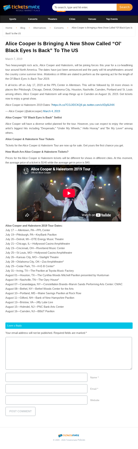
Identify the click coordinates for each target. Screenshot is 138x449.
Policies (81, 439)
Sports (12, 19)
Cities (72, 19)
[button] (125, 7)
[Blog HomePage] (26, 8)
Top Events (112, 19)
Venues (92, 19)
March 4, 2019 (51, 111)
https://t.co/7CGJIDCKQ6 (67, 104)
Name (94, 377)
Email (94, 388)
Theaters (52, 19)
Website (94, 400)
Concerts (32, 19)
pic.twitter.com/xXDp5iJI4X (99, 104)
